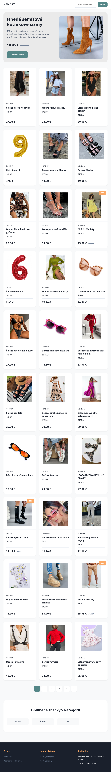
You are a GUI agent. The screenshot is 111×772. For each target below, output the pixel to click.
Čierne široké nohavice (18, 107)
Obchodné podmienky (12, 761)
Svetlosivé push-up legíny (88, 539)
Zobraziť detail (17, 54)
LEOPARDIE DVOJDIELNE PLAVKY (91, 477)
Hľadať (102, 4)
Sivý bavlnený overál (17, 599)
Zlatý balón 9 (13, 170)
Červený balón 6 (14, 291)
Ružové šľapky (85, 170)
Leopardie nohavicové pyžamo (18, 231)
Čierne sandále (14, 412)
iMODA (9, 112)
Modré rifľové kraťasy (53, 107)
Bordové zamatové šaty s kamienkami (91, 352)
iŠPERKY (81, 295)
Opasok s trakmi (15, 661)
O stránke (7, 757)
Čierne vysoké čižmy (17, 537)
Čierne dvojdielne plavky (19, 350)
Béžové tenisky (50, 475)
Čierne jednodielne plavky (88, 109)
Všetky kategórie (47, 757)
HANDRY (9, 4)
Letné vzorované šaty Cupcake (89, 663)
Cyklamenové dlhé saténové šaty (88, 414)
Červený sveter (50, 661)
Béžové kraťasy (86, 599)
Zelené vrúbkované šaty (55, 291)
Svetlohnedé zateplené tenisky (54, 601)
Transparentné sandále (54, 229)
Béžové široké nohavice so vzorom (54, 414)
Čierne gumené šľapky (54, 170)
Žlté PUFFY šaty (86, 229)
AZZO (68, 721)
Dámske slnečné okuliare (91, 291)
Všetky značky (46, 761)
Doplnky (9, 166)
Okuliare (82, 287)
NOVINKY (9, 104)
